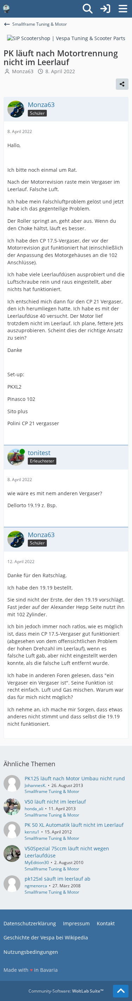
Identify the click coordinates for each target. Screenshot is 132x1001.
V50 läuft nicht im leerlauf (55, 801)
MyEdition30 (37, 862)
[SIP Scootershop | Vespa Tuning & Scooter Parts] (66, 37)
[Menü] (123, 9)
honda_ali (34, 809)
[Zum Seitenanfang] (120, 991)
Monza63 (22, 71)
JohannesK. (35, 785)
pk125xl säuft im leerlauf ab (57, 878)
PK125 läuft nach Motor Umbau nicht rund (75, 778)
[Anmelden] (105, 9)
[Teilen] (122, 84)
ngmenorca (36, 886)
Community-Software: (66, 991)
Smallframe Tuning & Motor (52, 791)
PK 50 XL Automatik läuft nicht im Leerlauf (74, 824)
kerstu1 (32, 832)
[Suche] (88, 9)
